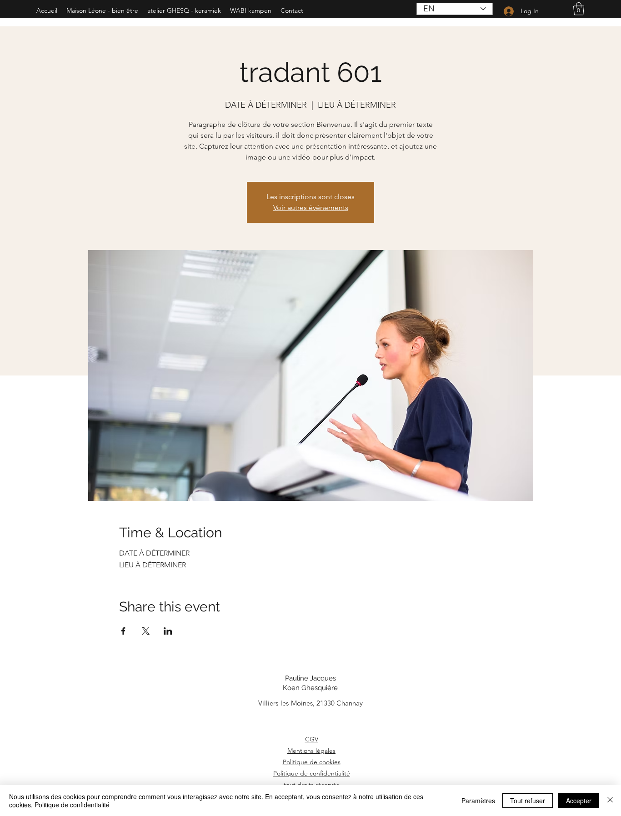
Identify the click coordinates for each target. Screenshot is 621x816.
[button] (578, 8)
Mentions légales (311, 750)
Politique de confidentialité (311, 773)
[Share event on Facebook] (123, 631)
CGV (311, 739)
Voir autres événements (310, 207)
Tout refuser (527, 800)
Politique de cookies (312, 762)
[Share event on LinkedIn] (168, 631)
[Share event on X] (145, 631)
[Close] (610, 800)
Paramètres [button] (478, 800)
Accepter (578, 800)
